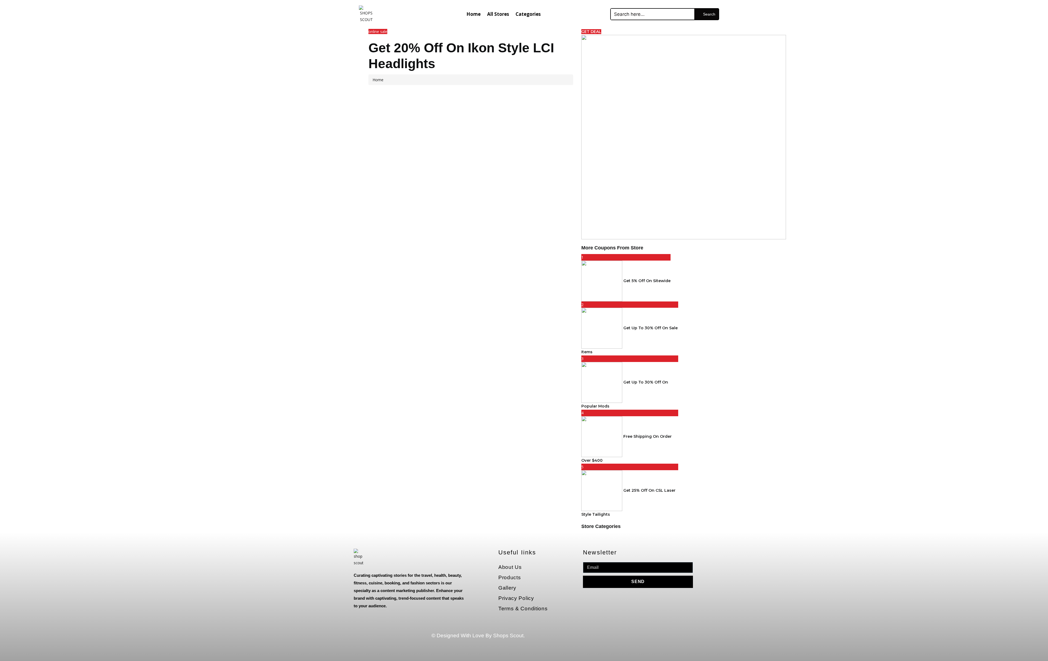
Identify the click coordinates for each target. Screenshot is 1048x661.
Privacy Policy (516, 598)
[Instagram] (624, 644)
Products (509, 577)
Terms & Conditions (523, 608)
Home (473, 14)
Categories (528, 14)
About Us (510, 567)
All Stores (498, 14)
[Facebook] (624, 628)
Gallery (507, 588)
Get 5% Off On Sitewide (647, 280)
